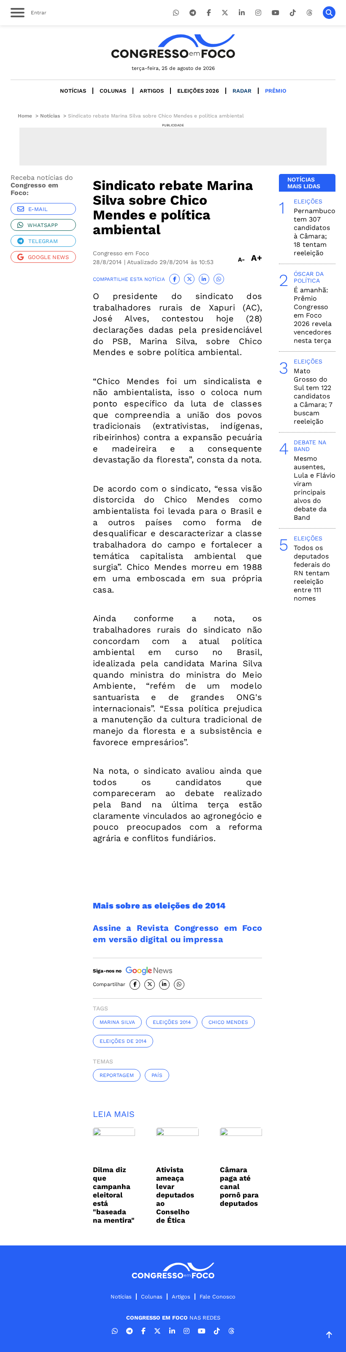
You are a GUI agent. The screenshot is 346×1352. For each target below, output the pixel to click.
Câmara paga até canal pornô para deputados (239, 1186)
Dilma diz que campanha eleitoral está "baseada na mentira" (114, 1194)
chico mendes (228, 1022)
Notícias (73, 91)
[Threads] (309, 13)
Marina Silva (117, 1022)
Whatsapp (42, 225)
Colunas (113, 91)
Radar (241, 91)
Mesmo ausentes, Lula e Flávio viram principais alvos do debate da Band (314, 487)
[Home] (173, 46)
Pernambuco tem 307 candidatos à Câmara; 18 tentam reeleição (314, 232)
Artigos (152, 91)
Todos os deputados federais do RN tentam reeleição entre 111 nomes (312, 573)
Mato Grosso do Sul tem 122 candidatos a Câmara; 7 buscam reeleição (313, 396)
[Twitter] (225, 13)
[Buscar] (329, 12)
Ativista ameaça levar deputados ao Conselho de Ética (175, 1194)
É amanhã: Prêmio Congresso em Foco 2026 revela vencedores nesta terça (313, 315)
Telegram (43, 241)
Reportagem (117, 1075)
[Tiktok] (293, 13)
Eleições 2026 (198, 91)
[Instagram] (258, 13)
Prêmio (276, 91)
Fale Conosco (217, 1296)
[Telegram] (192, 13)
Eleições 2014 (172, 1022)
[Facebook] (209, 13)
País (156, 1075)
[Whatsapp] (176, 13)
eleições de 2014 (123, 1041)
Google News (48, 257)
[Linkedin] (242, 13)
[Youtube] (275, 13)
